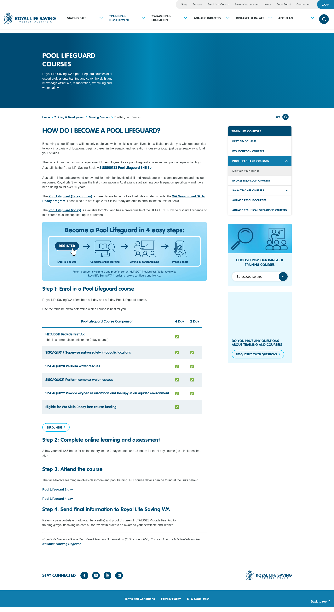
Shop (184, 4)
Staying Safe (76, 18)
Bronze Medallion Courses (251, 180)
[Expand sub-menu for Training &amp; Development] (143, 18)
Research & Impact (250, 18)
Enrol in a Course (218, 4)
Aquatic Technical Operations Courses (259, 210)
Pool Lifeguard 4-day (57, 498)
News (267, 4)
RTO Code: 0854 (198, 598)
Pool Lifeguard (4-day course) (70, 196)
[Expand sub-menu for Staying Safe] (101, 18)
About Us (285, 18)
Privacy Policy (171, 598)
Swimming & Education (161, 18)
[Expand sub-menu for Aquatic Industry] (228, 18)
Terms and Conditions (139, 598)
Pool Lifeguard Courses (250, 161)
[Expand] (286, 190)
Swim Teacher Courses (248, 190)
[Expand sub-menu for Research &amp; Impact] (270, 18)
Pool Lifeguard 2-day (57, 489)
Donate (197, 4)
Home (46, 117)
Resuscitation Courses (248, 151)
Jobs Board (284, 4)
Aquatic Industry (207, 18)
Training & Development (119, 18)
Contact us (303, 4)
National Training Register (61, 544)
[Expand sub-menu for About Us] (312, 18)
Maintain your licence (245, 170)
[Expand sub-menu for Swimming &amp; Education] (185, 18)
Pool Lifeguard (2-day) (65, 210)
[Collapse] (286, 161)
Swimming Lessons (247, 4)
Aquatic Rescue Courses (249, 200)
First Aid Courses (244, 141)
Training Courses (99, 117)
